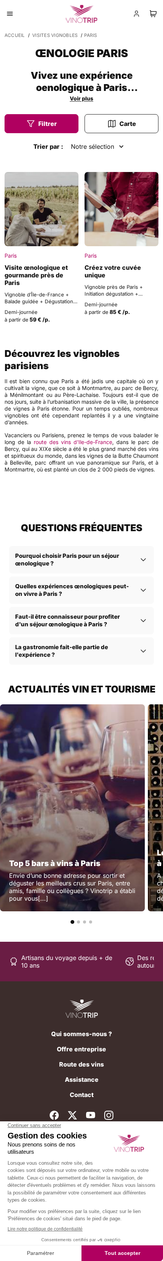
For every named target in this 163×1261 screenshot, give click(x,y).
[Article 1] (72, 922)
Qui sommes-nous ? (81, 1034)
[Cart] (153, 14)
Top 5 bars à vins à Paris (54, 863)
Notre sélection (92, 146)
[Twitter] (72, 1115)
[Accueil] (82, 1009)
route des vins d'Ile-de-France (73, 442)
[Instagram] (108, 1115)
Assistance (82, 1079)
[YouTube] (90, 1115)
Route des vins (81, 1064)
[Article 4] (90, 921)
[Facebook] (54, 1115)
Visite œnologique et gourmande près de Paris (36, 275)
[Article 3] (84, 921)
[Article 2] (78, 921)
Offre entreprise (81, 1049)
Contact (82, 1095)
